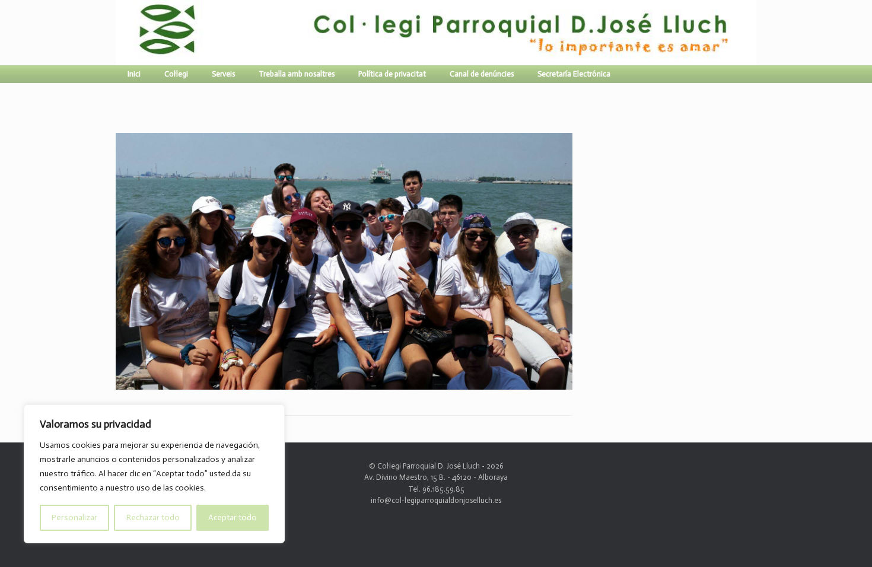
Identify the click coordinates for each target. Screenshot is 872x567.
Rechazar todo (153, 517)
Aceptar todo (232, 517)
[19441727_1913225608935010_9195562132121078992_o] (344, 385)
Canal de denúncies (482, 73)
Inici (134, 73)
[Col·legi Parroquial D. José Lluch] (119, 33)
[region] (154, 473)
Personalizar (74, 517)
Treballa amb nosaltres (297, 73)
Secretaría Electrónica (573, 73)
